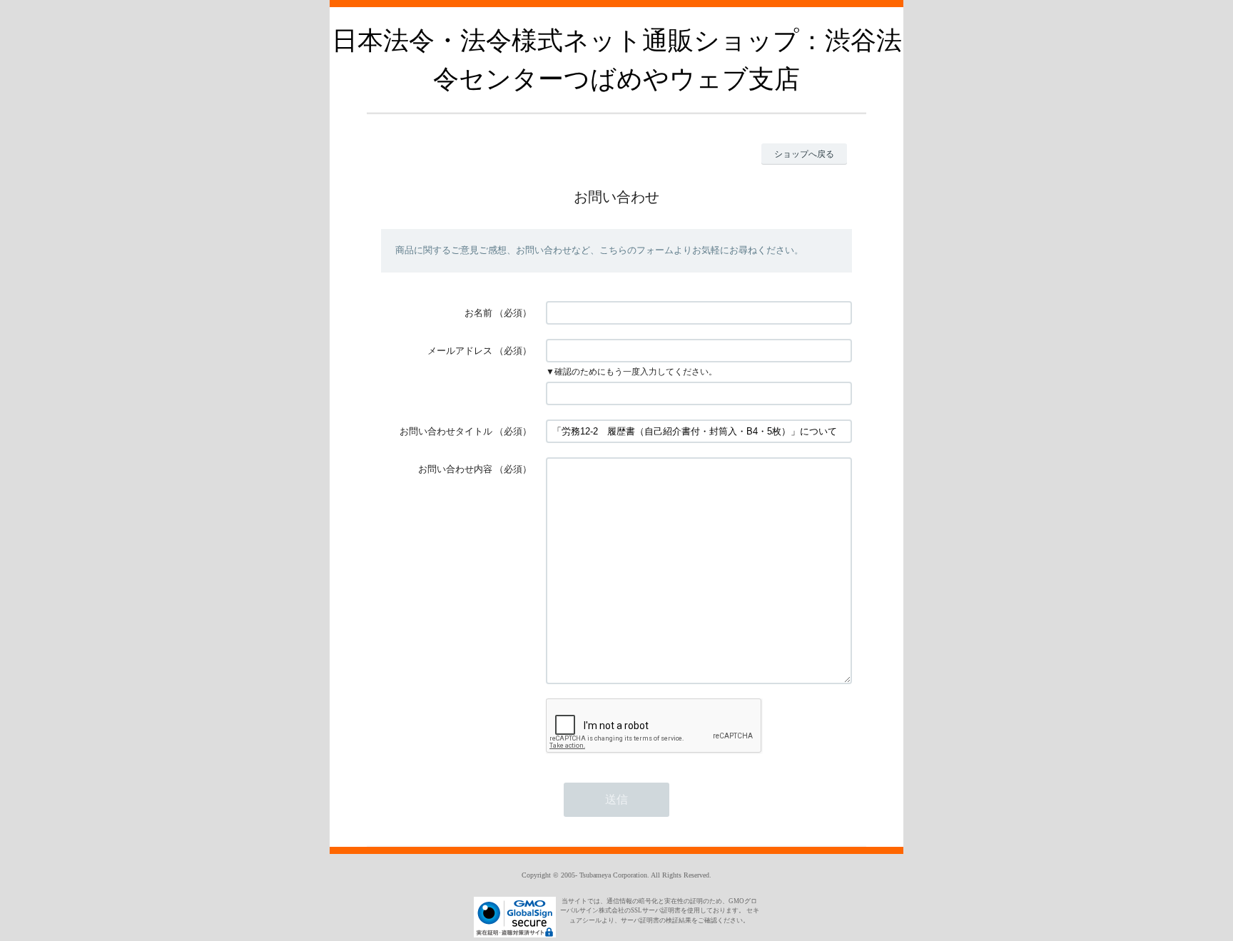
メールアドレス (459, 350)
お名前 (478, 312)
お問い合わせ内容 (455, 469)
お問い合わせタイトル (446, 431)
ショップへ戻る (804, 154)
